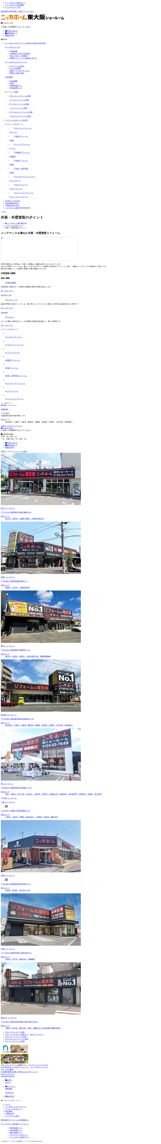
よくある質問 (15, 68)
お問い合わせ (12, 31)
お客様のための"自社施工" (20, 53)
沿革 (12, 83)
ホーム (8, 1104)
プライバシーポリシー (19, 1135)
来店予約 (10, 35)
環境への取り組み (17, 73)
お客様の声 (12, 205)
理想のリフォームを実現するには (23, 58)
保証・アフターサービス (20, 71)
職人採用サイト (16, 1133)
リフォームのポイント (16, 120)
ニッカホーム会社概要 (15, 5)
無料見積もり (12, 33)
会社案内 (9, 77)
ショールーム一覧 (13, 7)
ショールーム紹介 (17, 208)
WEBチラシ (12, 201)
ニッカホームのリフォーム (25, 43)
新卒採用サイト (16, 86)
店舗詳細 (4, 409)
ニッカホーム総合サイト (16, 3)
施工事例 (12, 203)
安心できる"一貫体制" (19, 56)
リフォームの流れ (17, 66)
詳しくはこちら (7, 291)
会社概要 (13, 81)
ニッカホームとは (13, 47)
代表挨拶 (13, 51)
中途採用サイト (16, 88)
